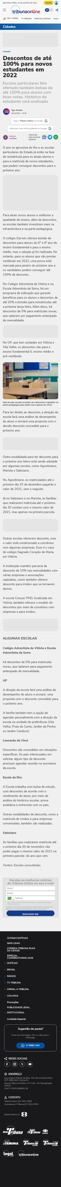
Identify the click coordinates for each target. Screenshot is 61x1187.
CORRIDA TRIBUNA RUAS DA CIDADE (21, 949)
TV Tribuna (26, 18)
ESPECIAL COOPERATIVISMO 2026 (20, 957)
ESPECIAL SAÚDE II (42, 18)
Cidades (6, 51)
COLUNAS (12, 995)
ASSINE (49, 3)
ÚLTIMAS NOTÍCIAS (17, 938)
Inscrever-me (30, 914)
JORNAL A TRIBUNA (18, 989)
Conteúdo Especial (16, 1019)
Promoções (13, 1002)
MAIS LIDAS (13, 943)
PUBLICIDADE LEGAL (18, 1007)
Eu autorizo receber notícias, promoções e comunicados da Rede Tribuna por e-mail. (29, 903)
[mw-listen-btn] (5, 137)
